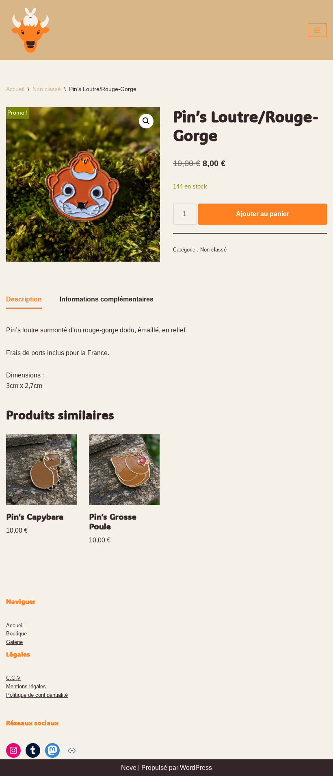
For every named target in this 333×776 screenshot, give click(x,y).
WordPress (196, 767)
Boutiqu (15, 634)
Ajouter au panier (262, 213)
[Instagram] (13, 750)
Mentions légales (26, 686)
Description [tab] (24, 299)
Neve (128, 767)
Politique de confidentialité (37, 695)
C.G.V (13, 678)
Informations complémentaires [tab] (107, 299)
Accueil (15, 89)
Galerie (14, 642)
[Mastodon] (52, 750)
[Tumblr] (33, 750)
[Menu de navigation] (317, 30)
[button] (146, 121)
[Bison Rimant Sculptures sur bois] (30, 30)
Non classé (46, 89)
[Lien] (72, 750)
